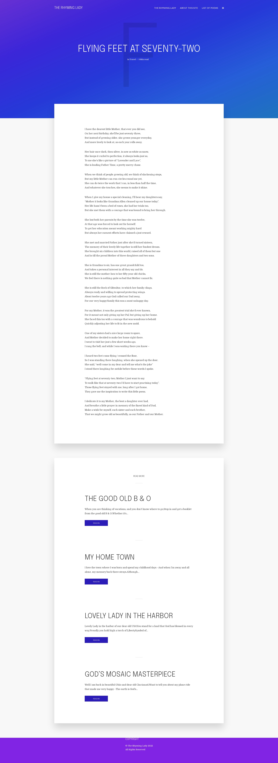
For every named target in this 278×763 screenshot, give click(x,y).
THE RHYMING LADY (165, 8)
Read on (96, 523)
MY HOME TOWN (110, 557)
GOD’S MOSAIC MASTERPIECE (130, 674)
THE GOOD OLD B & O (118, 499)
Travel (133, 59)
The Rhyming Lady (68, 8)
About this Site (189, 8)
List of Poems (210, 8)
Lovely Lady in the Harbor (129, 616)
